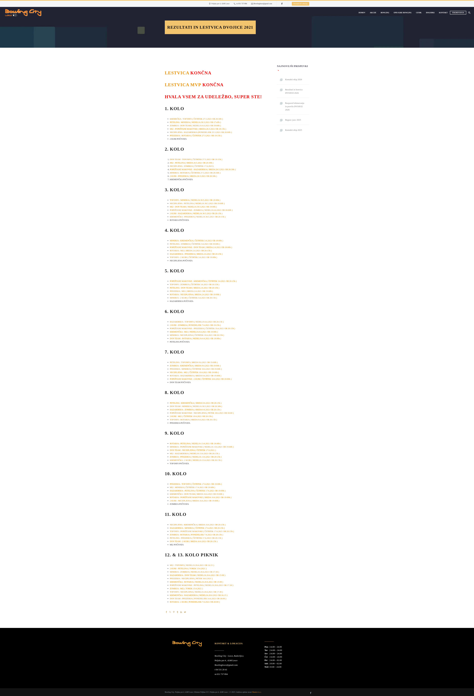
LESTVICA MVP (183, 84)
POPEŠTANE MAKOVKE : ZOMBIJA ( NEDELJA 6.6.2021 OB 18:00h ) (201, 210)
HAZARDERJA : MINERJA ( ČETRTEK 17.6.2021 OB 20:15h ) (197, 528)
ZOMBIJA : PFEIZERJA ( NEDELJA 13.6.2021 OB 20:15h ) (196, 457)
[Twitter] (170, 612)
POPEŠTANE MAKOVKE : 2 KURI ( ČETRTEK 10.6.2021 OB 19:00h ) (201, 379)
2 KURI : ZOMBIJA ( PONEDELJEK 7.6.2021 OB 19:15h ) (195, 325)
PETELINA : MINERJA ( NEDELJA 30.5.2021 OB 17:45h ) (195, 122)
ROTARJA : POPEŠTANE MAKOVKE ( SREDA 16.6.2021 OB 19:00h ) (200, 497)
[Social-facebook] (311, 693)
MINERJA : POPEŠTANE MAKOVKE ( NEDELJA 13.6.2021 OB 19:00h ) (202, 447)
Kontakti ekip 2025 (293, 130)
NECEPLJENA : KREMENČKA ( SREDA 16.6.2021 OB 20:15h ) (198, 525)
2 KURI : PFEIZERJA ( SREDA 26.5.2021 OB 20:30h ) (193, 176)
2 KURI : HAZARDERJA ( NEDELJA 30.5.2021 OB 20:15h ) (196, 213)
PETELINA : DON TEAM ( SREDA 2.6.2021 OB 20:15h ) (194, 288)
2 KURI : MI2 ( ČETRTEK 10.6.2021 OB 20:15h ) (191, 416)
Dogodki (430, 13)
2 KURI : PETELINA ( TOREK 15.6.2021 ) (188, 568)
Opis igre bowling (403, 13)
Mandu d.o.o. (257, 692)
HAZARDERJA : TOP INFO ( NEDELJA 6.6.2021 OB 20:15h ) (197, 322)
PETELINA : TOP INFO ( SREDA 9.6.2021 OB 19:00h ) (194, 362)
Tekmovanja (458, 13)
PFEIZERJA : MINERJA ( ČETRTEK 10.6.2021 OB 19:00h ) (196, 369)
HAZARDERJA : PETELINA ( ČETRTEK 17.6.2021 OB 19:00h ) (198, 491)
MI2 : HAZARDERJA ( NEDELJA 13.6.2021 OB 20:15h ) (194, 453)
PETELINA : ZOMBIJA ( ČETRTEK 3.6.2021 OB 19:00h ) (195, 244)
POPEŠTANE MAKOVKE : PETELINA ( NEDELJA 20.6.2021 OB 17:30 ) (201, 585)
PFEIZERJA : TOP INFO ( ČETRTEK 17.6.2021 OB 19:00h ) (196, 484)
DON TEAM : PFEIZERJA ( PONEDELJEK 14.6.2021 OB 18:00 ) (198, 598)
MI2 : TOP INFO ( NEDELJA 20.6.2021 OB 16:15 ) (192, 565)
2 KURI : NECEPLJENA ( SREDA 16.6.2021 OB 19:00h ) (194, 501)
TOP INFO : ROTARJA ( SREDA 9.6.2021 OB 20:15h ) (193, 419)
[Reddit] (185, 612)
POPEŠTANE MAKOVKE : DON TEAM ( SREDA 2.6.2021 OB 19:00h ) (201, 247)
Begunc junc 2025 (293, 120)
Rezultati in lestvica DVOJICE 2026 (294, 91)
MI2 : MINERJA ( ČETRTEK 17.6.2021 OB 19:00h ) (192, 487)
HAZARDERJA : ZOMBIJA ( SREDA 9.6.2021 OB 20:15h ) (195, 409)
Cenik (419, 13)
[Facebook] (282, 4)
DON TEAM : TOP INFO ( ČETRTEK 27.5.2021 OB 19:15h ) (196, 159)
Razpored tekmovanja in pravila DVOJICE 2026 (294, 106)
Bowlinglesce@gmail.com (263, 4)
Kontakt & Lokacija (300, 4)
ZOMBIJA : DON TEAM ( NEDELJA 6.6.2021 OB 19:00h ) (195, 125)
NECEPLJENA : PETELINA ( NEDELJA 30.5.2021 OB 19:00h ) (197, 203)
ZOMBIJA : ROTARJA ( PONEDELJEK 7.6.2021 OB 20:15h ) (196, 535)
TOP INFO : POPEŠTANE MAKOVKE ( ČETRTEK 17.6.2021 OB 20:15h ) (202, 531)
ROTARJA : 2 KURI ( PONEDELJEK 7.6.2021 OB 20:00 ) (195, 602)
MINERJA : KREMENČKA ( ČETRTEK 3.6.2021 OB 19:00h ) (196, 240)
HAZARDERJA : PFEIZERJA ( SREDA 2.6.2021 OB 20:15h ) (196, 254)
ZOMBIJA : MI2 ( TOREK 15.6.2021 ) (186, 588)
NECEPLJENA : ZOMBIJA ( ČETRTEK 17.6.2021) (192, 166)
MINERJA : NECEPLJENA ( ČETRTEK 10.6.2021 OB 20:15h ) (197, 335)
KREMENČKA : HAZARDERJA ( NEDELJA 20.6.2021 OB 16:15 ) (198, 595)
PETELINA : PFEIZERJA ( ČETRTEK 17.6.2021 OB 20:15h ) (196, 538)
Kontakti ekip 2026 (293, 79)
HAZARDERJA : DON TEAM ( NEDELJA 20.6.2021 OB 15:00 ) (197, 575)
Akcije (373, 13)
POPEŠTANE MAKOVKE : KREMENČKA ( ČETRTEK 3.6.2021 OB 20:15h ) (203, 281)
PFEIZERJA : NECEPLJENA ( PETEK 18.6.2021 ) (191, 578)
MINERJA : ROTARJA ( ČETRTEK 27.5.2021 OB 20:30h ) (195, 173)
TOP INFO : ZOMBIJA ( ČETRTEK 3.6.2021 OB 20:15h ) (194, 284)
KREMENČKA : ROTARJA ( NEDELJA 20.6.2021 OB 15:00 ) (196, 582)
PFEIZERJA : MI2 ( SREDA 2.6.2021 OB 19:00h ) (191, 291)
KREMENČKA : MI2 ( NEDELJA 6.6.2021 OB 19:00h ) (194, 332)
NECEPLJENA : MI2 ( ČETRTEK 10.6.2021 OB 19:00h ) (194, 372)
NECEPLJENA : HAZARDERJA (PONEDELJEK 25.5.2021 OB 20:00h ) (201, 132)
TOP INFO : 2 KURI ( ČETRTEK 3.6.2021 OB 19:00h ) (193, 257)
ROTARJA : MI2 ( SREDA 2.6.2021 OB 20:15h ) (191, 250)
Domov (362, 13)
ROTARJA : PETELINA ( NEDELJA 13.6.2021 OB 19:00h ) (195, 443)
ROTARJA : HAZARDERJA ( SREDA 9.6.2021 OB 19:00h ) (195, 376)
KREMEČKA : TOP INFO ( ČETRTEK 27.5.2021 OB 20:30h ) (196, 119)
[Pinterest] (174, 612)
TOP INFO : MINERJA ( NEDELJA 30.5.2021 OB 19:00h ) (195, 200)
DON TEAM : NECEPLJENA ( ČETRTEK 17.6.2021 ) (193, 450)
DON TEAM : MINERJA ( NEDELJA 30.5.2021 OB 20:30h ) (196, 406)
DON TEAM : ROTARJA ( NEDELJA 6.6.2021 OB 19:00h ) (195, 338)
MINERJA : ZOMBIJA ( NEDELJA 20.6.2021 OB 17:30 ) (194, 572)
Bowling (385, 13)
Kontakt (443, 13)
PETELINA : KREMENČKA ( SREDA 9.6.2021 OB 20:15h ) (195, 403)
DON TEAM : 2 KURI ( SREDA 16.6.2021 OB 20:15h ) (193, 541)
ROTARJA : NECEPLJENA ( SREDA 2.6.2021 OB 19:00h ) (195, 294)
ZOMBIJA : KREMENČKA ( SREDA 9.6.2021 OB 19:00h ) (195, 365)
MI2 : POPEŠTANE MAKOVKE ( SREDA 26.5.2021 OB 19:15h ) (198, 129)
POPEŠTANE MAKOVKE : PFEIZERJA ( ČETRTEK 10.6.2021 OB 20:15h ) (203, 328)
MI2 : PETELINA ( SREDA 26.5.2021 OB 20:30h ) (191, 163)
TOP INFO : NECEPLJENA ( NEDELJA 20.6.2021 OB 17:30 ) (196, 592)
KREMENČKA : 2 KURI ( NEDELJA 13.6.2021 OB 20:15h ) (196, 460)
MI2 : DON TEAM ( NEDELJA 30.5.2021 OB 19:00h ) (193, 207)
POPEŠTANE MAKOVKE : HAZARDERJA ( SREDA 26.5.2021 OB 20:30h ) (203, 169)
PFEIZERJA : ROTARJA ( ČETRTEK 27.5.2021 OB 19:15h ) (196, 135)
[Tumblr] (177, 612)
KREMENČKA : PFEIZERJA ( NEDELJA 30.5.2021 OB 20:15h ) (198, 217)
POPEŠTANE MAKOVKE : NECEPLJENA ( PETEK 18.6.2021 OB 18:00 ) (202, 413)
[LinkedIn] (181, 612)
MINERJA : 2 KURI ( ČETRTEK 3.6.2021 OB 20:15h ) (193, 298)
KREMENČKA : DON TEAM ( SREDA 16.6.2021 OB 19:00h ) (197, 494)
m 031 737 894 (241, 4)
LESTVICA (177, 72)
